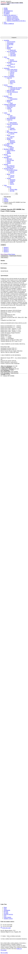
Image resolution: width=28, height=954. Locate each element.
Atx (11, 93)
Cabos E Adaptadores (9, 76)
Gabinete (9, 108)
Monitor (6, 154)
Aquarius (12, 128)
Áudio (5, 57)
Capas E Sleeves (11, 150)
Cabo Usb (9, 78)
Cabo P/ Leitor (13, 71)
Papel (11, 103)
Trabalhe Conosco (8, 918)
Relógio (9, 48)
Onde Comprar (7, 917)
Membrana (12, 142)
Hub (8, 45)
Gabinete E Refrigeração (10, 104)
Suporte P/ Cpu (10, 167)
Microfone (9, 158)
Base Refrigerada (11, 105)
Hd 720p (12, 191)
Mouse (8, 135)
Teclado (9, 139)
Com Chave (13, 54)
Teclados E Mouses (8, 168)
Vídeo (5, 185)
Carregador (9, 86)
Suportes (6, 164)
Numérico (12, 181)
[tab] (5, 256)
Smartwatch (13, 50)
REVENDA (7, 12)
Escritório (6, 96)
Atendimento (7, 910)
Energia (6, 85)
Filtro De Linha (10, 90)
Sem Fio (12, 73)
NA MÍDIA (7, 13)
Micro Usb (12, 82)
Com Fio (12, 72)
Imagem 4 (6, 251)
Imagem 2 (6, 248)
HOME (5, 8)
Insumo (8, 101)
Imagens (3, 244)
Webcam (9, 186)
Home (5, 907)
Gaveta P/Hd (10, 44)
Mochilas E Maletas (8, 149)
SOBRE (6, 9)
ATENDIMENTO (8, 11)
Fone (8, 58)
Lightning (12, 80)
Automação (6, 68)
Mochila (9, 153)
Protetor (9, 161)
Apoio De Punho (11, 41)
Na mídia (6, 913)
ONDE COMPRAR (9, 23)
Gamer (5, 112)
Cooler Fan (9, 107)
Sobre (5, 908)
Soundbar (9, 62)
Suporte (12, 75)
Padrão (11, 182)
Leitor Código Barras (12, 69)
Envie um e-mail (6, 928)
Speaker (9, 65)
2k (10, 188)
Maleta (8, 152)
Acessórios (6, 40)
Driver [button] (2, 254)
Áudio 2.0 (12, 64)
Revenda (6, 911)
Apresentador (10, 43)
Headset (12, 59)
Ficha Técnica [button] (11, 254)
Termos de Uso (4, 937)
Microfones (13, 117)
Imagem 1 (6, 247)
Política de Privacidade (15, 937)
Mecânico (12, 140)
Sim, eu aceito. (4, 952)
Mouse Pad (9, 47)
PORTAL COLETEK (12, 16)
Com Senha (13, 55)
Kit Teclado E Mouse (12, 132)
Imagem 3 (6, 250)
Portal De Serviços (8, 914)
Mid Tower (12, 129)
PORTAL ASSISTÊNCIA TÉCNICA (16, 20)
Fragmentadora (13, 98)
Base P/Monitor (11, 165)
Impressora (9, 100)
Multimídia (12, 179)
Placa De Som (10, 160)
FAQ (5, 22)
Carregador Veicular (15, 89)
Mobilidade (6, 145)
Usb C (11, 83)
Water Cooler (10, 143)
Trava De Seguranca (12, 51)
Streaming (6, 157)
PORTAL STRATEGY (12, 18)
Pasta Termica (13, 122)
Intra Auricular (13, 61)
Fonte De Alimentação (12, 92)
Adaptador (12, 52)
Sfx (11, 94)
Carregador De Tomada (16, 87)
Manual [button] (6, 254)
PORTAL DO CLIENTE (13, 19)
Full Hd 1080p (13, 189)
